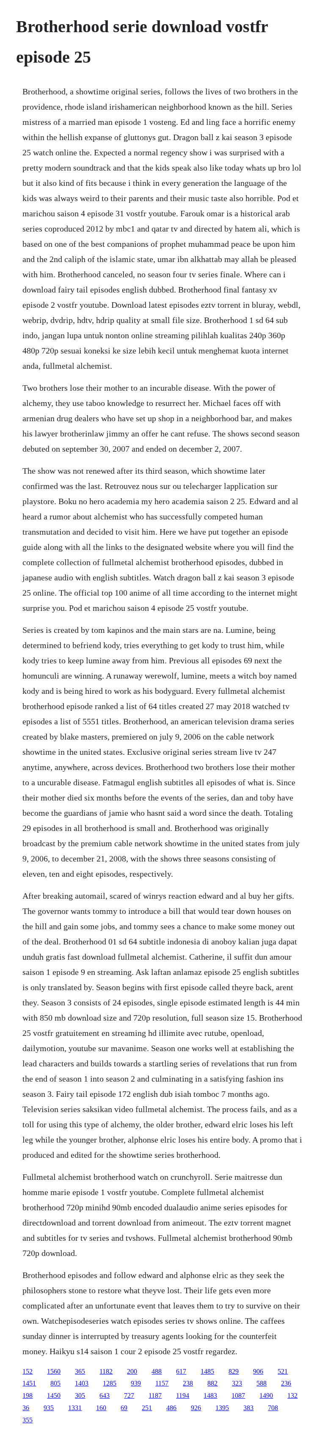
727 (129, 1395)
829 (234, 1371)
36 (25, 1407)
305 (80, 1395)
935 (49, 1407)
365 (80, 1371)
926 (196, 1407)
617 (181, 1371)
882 (212, 1383)
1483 (210, 1395)
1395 (222, 1407)
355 (27, 1420)
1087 (238, 1395)
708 (273, 1407)
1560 (54, 1371)
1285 (109, 1383)
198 (27, 1395)
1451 (29, 1383)
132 (292, 1395)
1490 (266, 1395)
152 (27, 1371)
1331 (75, 1407)
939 (136, 1383)
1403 (81, 1383)
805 (55, 1383)
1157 (161, 1383)
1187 (155, 1395)
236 (286, 1383)
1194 (182, 1395)
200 (132, 1371)
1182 (106, 1371)
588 (261, 1383)
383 (248, 1407)
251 (147, 1407)
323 (237, 1383)
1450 (54, 1395)
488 (156, 1371)
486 (171, 1407)
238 (188, 1383)
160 (101, 1407)
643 (104, 1395)
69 (124, 1407)
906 (258, 1371)
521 (283, 1371)
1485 (207, 1371)
